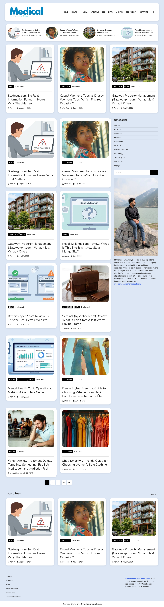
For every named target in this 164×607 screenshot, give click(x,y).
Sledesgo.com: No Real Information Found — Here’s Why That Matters (31, 33)
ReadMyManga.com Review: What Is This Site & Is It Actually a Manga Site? (144, 33)
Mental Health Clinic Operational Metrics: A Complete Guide (30, 390)
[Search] (153, 12)
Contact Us (9, 581)
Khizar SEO (14, 473)
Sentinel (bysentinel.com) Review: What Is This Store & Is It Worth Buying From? (84, 320)
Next (69, 482)
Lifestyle (95, 12)
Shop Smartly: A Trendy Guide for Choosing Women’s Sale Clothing (85, 463)
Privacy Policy (10, 593)
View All (153, 495)
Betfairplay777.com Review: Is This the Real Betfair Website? (28, 318)
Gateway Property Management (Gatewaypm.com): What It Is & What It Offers (133, 99)
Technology (131, 12)
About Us (9, 577)
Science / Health (119, 150)
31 (64, 482)
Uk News (119, 12)
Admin (26, 35)
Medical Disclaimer (12, 589)
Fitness (116, 129)
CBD (103, 12)
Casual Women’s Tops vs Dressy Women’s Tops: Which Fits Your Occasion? (69, 33)
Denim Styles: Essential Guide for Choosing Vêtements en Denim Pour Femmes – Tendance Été (84, 392)
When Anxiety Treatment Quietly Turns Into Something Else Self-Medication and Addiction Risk (30, 465)
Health (74, 12)
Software (144, 12)
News (110, 12)
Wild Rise (64, 35)
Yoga (85, 12)
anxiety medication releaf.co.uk (137, 579)
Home (66, 12)
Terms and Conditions (13, 597)
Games (116, 133)
